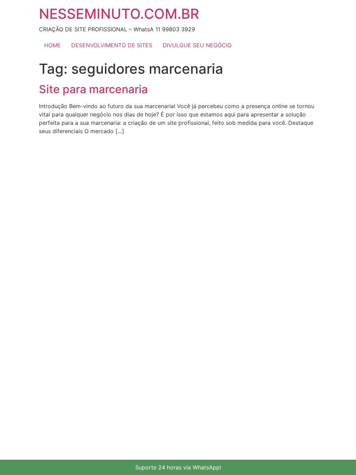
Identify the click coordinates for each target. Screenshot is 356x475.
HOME (52, 45)
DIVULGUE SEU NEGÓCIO (197, 45)
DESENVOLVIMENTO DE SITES (111, 45)
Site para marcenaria (93, 89)
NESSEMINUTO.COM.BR (119, 13)
